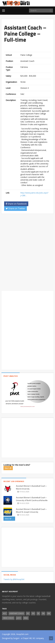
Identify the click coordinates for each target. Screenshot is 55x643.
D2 (28, 613)
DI (38, 613)
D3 (33, 613)
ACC (4, 613)
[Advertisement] (29, 47)
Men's (7, 468)
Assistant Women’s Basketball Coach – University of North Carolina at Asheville (32, 499)
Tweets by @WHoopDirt (13, 579)
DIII (49, 613)
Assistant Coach (16, 613)
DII (43, 613)
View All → (9, 518)
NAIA (26, 618)
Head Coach (8, 618)
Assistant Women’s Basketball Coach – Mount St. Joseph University (31, 510)
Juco (19, 618)
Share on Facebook (17, 203)
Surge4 (16, 638)
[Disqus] (27, 253)
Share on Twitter (16, 208)
